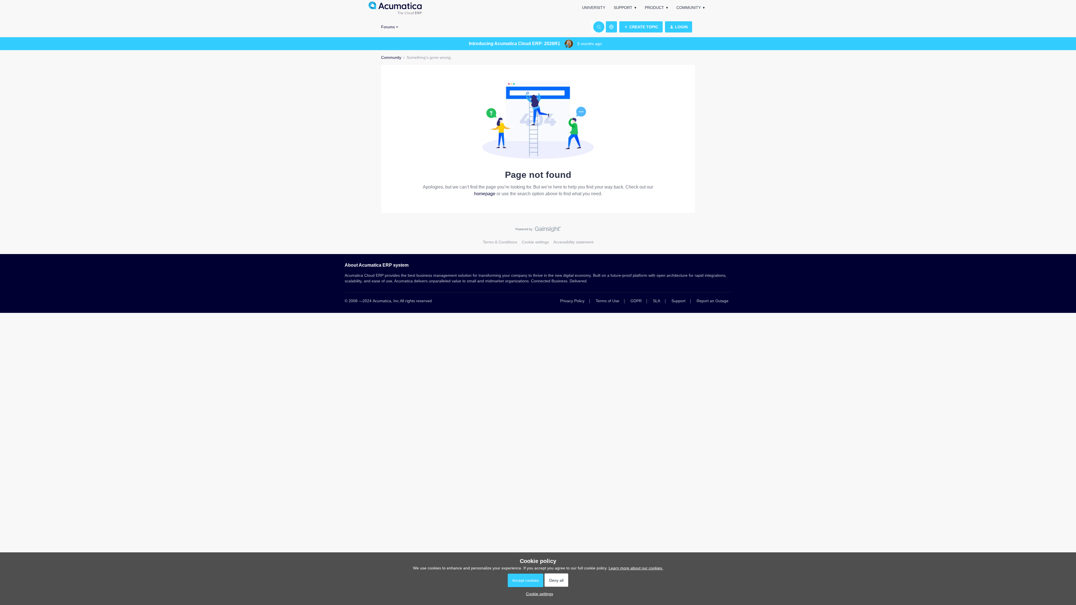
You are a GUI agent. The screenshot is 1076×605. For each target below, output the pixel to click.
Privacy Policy (572, 301)
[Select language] (611, 26)
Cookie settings (535, 242)
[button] (641, 26)
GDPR (636, 301)
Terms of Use (607, 301)
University (593, 7)
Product (654, 7)
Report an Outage (713, 301)
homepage (484, 193)
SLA (656, 301)
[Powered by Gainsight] (538, 230)
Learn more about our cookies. (636, 568)
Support (623, 7)
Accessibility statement (573, 242)
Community (688, 7)
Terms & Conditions (500, 242)
